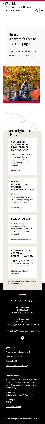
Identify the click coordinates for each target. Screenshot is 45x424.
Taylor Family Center (14, 357)
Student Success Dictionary (17, 366)
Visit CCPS (15, 171)
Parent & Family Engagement (18, 352)
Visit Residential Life (19, 240)
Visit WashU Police (13, 407)
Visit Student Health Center (19, 272)
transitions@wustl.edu (29, 331)
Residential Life (12, 361)
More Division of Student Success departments (22, 283)
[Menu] (42, 7)
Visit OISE (15, 208)
